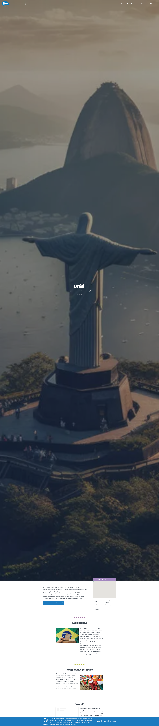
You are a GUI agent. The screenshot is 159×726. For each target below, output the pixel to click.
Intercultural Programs (5, 4)
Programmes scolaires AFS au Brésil (54, 603)
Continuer (98, 721)
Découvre (79, 294)
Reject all (106, 721)
